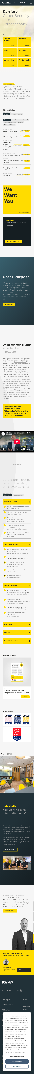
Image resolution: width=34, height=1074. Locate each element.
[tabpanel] (17, 774)
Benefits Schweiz (7, 495)
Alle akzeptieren (17, 1061)
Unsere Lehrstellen (9, 849)
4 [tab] (33, 784)
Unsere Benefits (17, 464)
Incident (22, 2)
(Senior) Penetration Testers (10, 122)
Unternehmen (8, 304)
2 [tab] (33, 771)
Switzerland (13, 114)
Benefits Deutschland (18, 495)
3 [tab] (33, 777)
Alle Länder (6, 114)
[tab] (33, 908)
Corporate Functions (16, 119)
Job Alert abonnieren (13, 241)
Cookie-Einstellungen (17, 1056)
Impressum (15, 1072)
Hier (18, 841)
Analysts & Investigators (9, 124)
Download (24, 696)
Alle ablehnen (17, 1066)
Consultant (20, 122)
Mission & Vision (9, 915)
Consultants (25, 119)
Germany (20, 114)
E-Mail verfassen (23, 974)
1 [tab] (33, 765)
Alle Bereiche (7, 119)
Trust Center (21, 1072)
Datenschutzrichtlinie (11, 1022)
